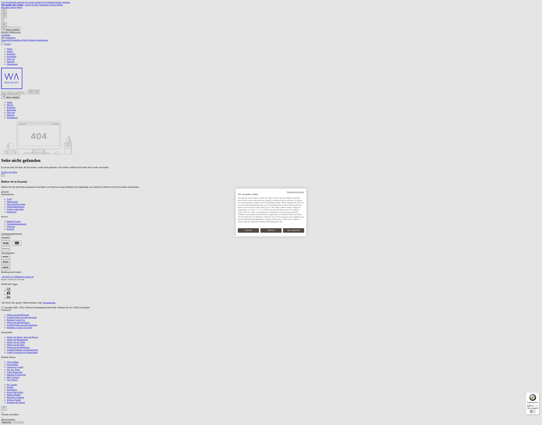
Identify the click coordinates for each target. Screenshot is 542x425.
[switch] (533, 411)
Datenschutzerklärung (295, 192)
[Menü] (537, 394)
